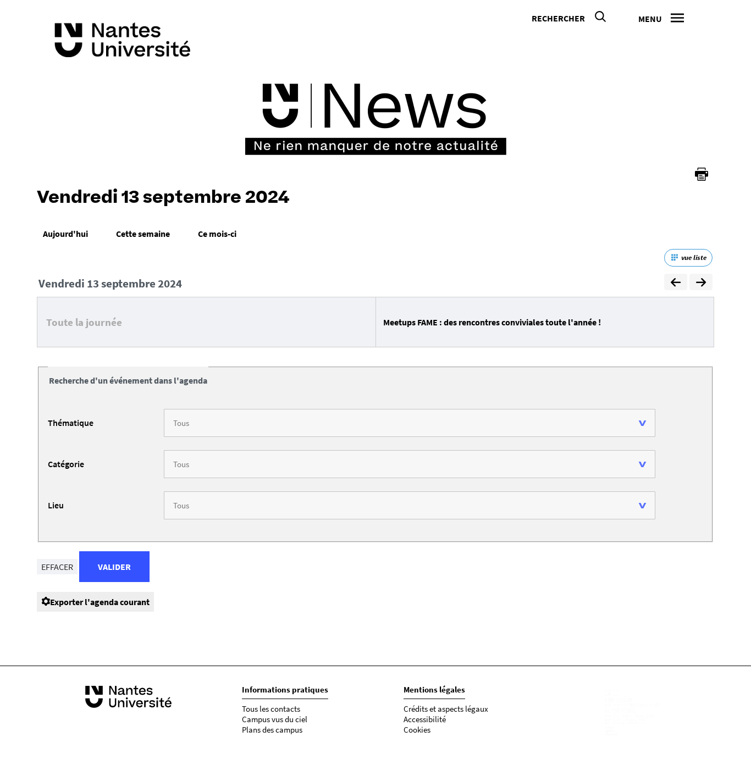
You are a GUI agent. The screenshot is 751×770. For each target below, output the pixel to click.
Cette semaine (143, 233)
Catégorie (66, 463)
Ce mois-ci (217, 233)
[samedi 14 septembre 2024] (701, 283)
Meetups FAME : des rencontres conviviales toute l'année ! (492, 322)
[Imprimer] (701, 174)
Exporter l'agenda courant (100, 601)
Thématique (70, 422)
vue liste (693, 257)
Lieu (56, 505)
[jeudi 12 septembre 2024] (675, 283)
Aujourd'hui (65, 233)
